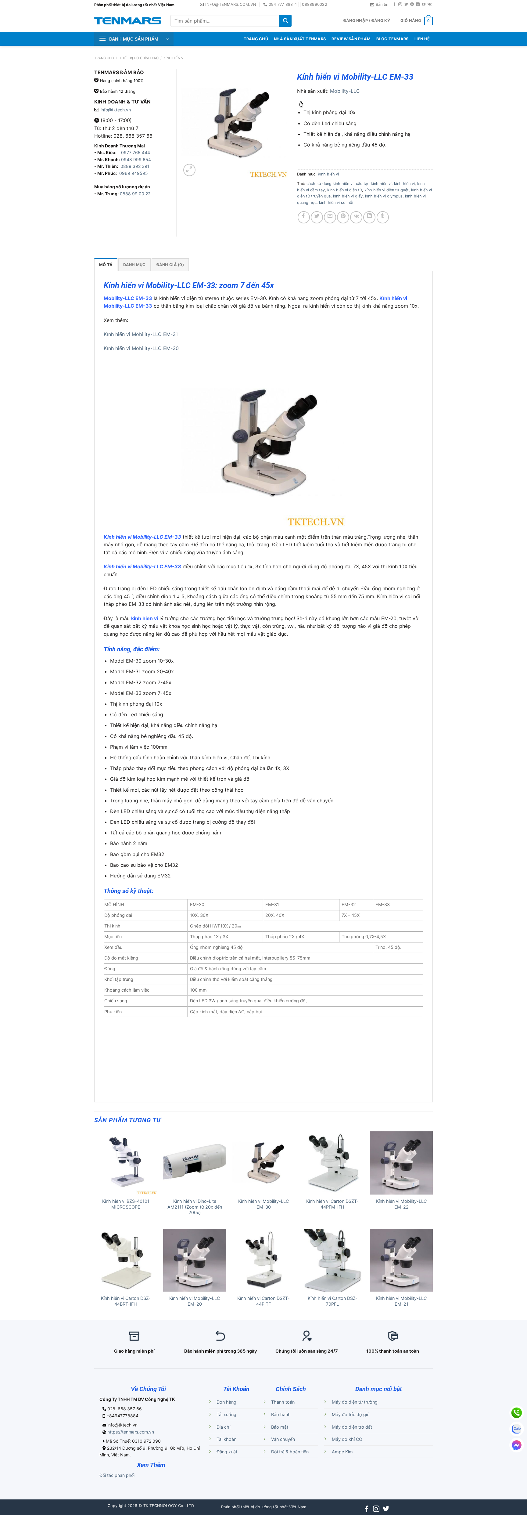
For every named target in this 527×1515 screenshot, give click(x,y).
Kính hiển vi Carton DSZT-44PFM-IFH (332, 1204)
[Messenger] (516, 1445)
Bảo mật (279, 1427)
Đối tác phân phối (116, 1475)
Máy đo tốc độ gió (351, 1414)
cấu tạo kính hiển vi (374, 183)
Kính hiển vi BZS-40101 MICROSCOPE (125, 1204)
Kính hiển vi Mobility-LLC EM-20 (194, 1301)
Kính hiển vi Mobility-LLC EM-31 (141, 334)
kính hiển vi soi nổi (336, 202)
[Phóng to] (189, 170)
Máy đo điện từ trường (355, 1402)
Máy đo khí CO (347, 1439)
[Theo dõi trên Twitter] (406, 4)
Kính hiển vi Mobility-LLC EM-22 (401, 1204)
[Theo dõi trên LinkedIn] (418, 4)
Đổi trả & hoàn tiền (290, 1451)
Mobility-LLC (345, 91)
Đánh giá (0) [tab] (170, 264)
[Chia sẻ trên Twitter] (317, 217)
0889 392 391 (134, 166)
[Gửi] (285, 21)
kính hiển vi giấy (348, 196)
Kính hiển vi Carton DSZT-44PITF (263, 1301)
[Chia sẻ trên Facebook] (304, 217)
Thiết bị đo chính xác (139, 58)
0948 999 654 (136, 159)
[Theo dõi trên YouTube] (423, 4)
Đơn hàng (226, 1402)
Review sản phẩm (351, 39)
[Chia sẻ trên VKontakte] (356, 217)
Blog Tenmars (392, 39)
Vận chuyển (283, 1439)
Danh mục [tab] (134, 264)
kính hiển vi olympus (384, 196)
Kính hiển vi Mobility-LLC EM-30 (141, 348)
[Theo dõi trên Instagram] (400, 4)
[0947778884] (516, 1412)
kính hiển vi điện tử (344, 190)
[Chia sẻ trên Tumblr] (383, 217)
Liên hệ (422, 39)
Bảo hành (281, 1414)
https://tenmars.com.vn (130, 1431)
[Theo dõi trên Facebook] (394, 4)
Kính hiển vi (174, 58)
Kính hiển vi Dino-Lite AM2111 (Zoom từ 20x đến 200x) (194, 1207)
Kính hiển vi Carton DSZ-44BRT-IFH (126, 1301)
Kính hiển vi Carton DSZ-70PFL (332, 1301)
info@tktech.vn (116, 109)
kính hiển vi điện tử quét (386, 190)
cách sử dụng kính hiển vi (330, 183)
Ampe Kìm (342, 1451)
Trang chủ (104, 58)
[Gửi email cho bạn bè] (330, 217)
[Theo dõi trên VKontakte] (430, 4)
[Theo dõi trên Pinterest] (412, 4)
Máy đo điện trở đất (352, 1427)
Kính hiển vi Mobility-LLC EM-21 (401, 1301)
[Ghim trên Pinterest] (343, 217)
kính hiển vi (404, 183)
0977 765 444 (135, 152)
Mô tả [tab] (106, 264)
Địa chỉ (223, 1427)
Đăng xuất (227, 1451)
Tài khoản (226, 1439)
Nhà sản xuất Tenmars (300, 39)
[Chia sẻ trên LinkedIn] (369, 217)
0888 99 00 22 (135, 193)
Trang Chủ (256, 39)
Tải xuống (226, 1414)
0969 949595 (133, 173)
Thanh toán (283, 1402)
